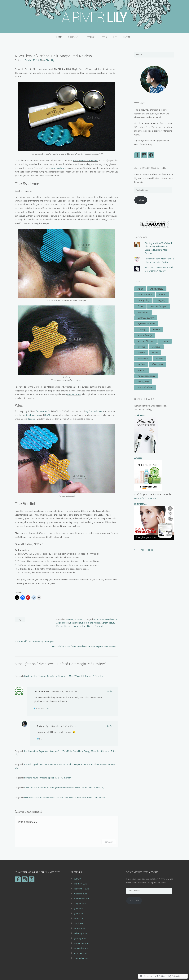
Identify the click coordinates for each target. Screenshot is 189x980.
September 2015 (82, 958)
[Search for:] (154, 55)
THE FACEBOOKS (143, 549)
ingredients (143, 312)
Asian (140, 289)
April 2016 (79, 923)
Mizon (155, 353)
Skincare (73, 37)
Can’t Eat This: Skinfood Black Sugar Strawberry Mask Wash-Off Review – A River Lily (64, 787)
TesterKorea (41, 411)
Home (59, 37)
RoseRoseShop (32, 415)
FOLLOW (134, 900)
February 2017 (80, 884)
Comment (108, 842)
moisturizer (143, 358)
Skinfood (99, 626)
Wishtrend (139, 415)
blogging (161, 300)
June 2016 (78, 913)
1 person (46, 708)
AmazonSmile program (145, 498)
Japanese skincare (146, 323)
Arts (104, 37)
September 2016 (82, 898)
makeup (156, 347)
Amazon (138, 458)
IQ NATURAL (140, 504)
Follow (141, 200)
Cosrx (140, 306)
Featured (69, 619)
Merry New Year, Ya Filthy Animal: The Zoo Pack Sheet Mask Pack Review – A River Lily (64, 797)
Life (115, 37)
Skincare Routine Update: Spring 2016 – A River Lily (47, 778)
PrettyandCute (74, 394)
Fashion (91, 37)
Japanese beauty (146, 318)
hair (91, 623)
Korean (97, 623)
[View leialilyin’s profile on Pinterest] (151, 155)
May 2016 (78, 918)
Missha (141, 353)
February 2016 (80, 933)
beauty (73, 623)
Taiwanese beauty (146, 376)
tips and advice (145, 387)
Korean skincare (63, 626)
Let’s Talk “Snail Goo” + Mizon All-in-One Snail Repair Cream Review (84, 646)
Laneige (164, 341)
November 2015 (81, 948)
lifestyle (141, 347)
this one (31, 419)
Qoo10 (47, 415)
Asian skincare (62, 623)
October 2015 (80, 953)
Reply (109, 691)
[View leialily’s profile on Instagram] (144, 155)
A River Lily (49, 60)
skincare (90, 626)
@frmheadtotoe (58, 168)
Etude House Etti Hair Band (85, 160)
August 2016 (80, 903)
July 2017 (78, 879)
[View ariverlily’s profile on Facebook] (137, 155)
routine (82, 626)
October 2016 (80, 894)
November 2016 (81, 889)
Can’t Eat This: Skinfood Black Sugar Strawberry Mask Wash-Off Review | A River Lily (63, 676)
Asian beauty (111, 619)
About (126, 37)
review (75, 626)
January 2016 (80, 938)
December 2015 (81, 943)
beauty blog (83, 623)
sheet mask (157, 364)
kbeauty (141, 329)
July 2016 (78, 908)
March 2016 (79, 928)
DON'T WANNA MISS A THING (150, 167)
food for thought (159, 306)
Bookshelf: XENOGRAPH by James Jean (35, 641)
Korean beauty (108, 623)
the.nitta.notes (41, 691)
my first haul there (94, 411)
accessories (98, 619)
